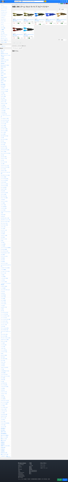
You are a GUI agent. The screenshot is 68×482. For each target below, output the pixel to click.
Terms (19, 470)
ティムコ (3, 244)
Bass (30, 472)
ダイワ (3, 237)
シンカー (3, 26)
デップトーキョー (4, 256)
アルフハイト (3, 101)
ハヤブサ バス (4, 286)
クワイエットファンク (5, 165)
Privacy (19, 471)
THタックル (3, 73)
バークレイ (3, 303)
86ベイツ (3, 50)
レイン (3, 405)
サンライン (3, 194)
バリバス (3, 298)
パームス (3, 305)
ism (2, 82)
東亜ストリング (4, 438)
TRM (2, 75)
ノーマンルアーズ (4, 278)
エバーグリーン (4, 128)
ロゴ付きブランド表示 (5, 456)
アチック (3, 98)
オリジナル (3, 142)
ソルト (64, 3)
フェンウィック (4, 324)
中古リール (3, 46)
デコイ (3, 254)
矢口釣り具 (3, 447)
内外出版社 (3, 428)
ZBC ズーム (3, 80)
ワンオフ (3, 419)
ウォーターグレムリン (5, 120)
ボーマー (3, 360)
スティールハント (4, 223)
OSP (2, 63)
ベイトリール (4, 36)
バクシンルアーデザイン (5, 289)
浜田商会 (3, 442)
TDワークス (3, 70)
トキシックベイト (4, 263)
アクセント (3, 94)
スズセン (3, 216)
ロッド (3, 5)
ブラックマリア (4, 336)
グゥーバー (3, 168)
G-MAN (2, 58)
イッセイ (3, 110)
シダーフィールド (4, 201)
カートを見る (60, 479)
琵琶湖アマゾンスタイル (5, 445)
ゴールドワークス (4, 185)
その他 (3, 31)
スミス (3, 233)
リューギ (3, 398)
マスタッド (3, 362)
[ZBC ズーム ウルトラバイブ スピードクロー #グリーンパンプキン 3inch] (18, 14)
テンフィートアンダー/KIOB (6, 247)
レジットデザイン (4, 407)
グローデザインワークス (5, 175)
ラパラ (3, 388)
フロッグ (3, 17)
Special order (20, 469)
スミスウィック (4, 235)
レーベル (3, 412)
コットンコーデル (4, 180)
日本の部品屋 (3, 433)
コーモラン (3, 182)
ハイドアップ (4, 281)
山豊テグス (3, 431)
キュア (2, 160)
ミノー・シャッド (4, 8)
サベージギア (3, 187)
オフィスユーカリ (4, 139)
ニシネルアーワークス (5, 267)
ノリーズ (3, 276)
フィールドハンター (4, 322)
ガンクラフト (3, 156)
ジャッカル (3, 206)
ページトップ (65, 479)
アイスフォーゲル (4, 91)
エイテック (3, 125)
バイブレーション (4, 12)
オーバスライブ (4, 146)
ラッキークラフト (4, 386)
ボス (2, 353)
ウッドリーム (3, 123)
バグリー (3, 291)
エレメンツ (3, 132)
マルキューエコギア (4, 367)
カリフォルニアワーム (5, 149)
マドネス (3, 365)
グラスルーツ (3, 170)
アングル (3, 105)
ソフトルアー (4, 15)
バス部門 (30, 464)
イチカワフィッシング (5, 108)
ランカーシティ (4, 391)
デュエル (3, 259)
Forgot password (20, 473)
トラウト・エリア (42, 465)
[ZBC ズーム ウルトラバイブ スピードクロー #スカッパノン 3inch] (18, 29)
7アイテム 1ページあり (17, 48)
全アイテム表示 (4, 42)
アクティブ (3, 96)
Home (14, 4)
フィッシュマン (4, 317)
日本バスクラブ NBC (4, 435)
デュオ (3, 261)
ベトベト (3, 346)
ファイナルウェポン (4, 312)
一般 (66, 3)
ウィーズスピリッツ (4, 118)
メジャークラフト (4, 374)
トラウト (62, 3)
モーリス (3, 377)
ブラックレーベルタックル (5, 337)
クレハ (2, 163)
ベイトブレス (3, 344)
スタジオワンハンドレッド (5, 219)
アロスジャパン (4, 103)
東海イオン (3, 440)
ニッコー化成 (3, 269)
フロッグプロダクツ (4, 329)
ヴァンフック (3, 426)
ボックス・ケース (4, 38)
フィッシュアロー (4, 314)
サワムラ (3, 190)
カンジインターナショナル (5, 153)
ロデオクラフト (4, 416)
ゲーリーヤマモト (4, 178)
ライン (3, 24)
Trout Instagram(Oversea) (33, 470)
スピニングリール (4, 34)
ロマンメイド (3, 417)
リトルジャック (4, 393)
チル (2, 240)
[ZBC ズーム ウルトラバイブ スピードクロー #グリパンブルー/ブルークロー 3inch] (39, 14)
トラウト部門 (31, 465)
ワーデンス (3, 424)
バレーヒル (3, 300)
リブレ (2, 395)
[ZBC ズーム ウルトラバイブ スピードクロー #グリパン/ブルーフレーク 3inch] (28, 14)
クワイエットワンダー (5, 167)
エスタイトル (3, 127)
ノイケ (2, 274)
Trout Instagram (21, 477)
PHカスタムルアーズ (5, 65)
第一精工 (3, 449)
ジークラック (3, 208)
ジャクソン (3, 204)
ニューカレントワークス (5, 271)
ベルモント (3, 348)
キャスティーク (4, 158)
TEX (2, 72)
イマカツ (3, 112)
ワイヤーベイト (4, 10)
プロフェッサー (4, 341)
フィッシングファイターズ (5, 319)
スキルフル (3, 214)
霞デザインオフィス (4, 454)
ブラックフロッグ (4, 334)
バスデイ (3, 293)
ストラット (3, 226)
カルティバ (3, 151)
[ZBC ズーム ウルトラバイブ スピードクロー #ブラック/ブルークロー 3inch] (28, 29)
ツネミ (2, 242)
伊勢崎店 (31, 469)
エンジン (3, 134)
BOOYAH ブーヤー (4, 53)
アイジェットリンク (4, 89)
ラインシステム (4, 384)
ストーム (3, 228)
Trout (30, 473)
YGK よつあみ (4, 77)
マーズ (2, 369)
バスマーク (3, 296)
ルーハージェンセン (4, 402)
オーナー (3, 144)
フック (3, 22)
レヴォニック (3, 409)
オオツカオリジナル (4, 135)
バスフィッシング (42, 464)
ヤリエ (2, 381)
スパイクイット (4, 230)
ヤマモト (3, 379)
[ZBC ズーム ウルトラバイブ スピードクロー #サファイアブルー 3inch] (50, 14)
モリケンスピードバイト (5, 376)
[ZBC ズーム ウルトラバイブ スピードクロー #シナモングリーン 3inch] (61, 14)
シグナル (3, 199)
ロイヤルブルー (4, 414)
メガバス (3, 372)
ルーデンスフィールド (5, 400)
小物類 (3, 29)
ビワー (2, 310)
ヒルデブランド (4, 307)
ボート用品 (3, 27)
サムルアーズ (3, 189)
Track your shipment (21, 464)
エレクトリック (4, 130)
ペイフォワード (4, 351)
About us (19, 465)
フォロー (3, 326)
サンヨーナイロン (4, 192)
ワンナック (3, 421)
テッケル (3, 245)
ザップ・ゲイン (4, 197)
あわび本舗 (3, 84)
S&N (2, 68)
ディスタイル (4, 249)
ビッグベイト (4, 19)
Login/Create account (21, 472)
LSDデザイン (3, 61)
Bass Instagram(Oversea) (33, 471)
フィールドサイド (4, 321)
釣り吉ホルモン (4, 452)
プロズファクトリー (4, 339)
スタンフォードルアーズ (5, 221)
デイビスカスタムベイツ (5, 252)
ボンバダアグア (4, 358)
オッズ (2, 137)
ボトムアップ (4, 355)
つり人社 (3, 87)
